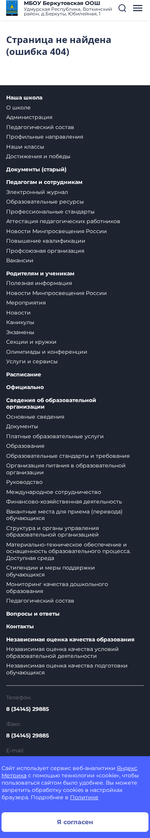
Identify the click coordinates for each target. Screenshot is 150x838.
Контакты (20, 626)
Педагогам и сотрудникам (44, 182)
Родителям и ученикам (40, 273)
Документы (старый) (36, 169)
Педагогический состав (40, 127)
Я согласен (75, 822)
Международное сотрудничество (53, 492)
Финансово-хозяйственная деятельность (64, 501)
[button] (122, 8)
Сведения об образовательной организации (51, 404)
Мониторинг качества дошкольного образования (57, 588)
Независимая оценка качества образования (70, 639)
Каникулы (20, 322)
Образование (25, 445)
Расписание (23, 374)
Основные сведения (35, 416)
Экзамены (20, 332)
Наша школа (24, 97)
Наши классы (25, 146)
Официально (25, 387)
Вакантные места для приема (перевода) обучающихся (64, 515)
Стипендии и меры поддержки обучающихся (50, 571)
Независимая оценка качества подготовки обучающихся (67, 669)
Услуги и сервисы (32, 361)
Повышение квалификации (45, 240)
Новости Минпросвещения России (56, 231)
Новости (18, 312)
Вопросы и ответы (33, 614)
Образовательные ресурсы (45, 201)
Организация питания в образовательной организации (66, 469)
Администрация (29, 117)
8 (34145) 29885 (27, 709)
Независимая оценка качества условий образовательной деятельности (62, 652)
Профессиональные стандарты (50, 211)
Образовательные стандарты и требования (68, 455)
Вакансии (19, 260)
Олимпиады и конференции (46, 351)
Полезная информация (39, 283)
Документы (22, 426)
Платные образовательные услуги (55, 436)
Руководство (24, 482)
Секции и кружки (31, 341)
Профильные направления (44, 136)
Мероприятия (26, 302)
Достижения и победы (38, 156)
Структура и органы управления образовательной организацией (52, 531)
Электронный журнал (37, 192)
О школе (18, 107)
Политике (84, 797)
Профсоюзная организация (45, 250)
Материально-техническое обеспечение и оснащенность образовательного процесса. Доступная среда (68, 551)
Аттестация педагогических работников (63, 221)
